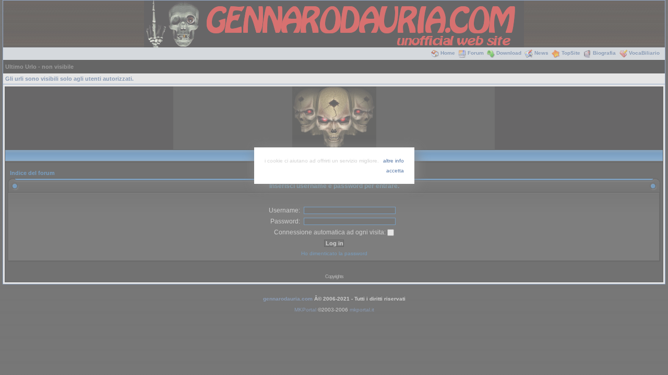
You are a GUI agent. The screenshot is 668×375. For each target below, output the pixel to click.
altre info (393, 161)
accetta (395, 170)
